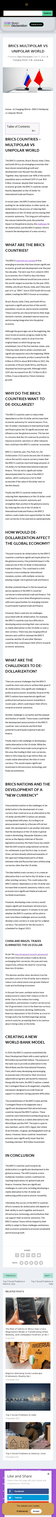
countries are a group (25, 260)
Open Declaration (25, 56)
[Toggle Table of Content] (33, 131)
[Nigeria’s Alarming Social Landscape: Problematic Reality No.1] (28, 1355)
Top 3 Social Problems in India (21, 1415)
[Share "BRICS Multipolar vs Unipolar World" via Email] (39, 1255)
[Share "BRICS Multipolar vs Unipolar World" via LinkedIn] (33, 1255)
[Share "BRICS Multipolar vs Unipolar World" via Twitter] (22, 1255)
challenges (42, 224)
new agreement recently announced (31, 954)
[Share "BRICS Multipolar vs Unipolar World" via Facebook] (17, 1255)
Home (8, 109)
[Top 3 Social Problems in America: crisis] (28, 1435)
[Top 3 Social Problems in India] (28, 1397)
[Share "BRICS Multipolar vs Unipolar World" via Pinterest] (28, 1255)
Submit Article (36, 24)
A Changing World (21, 109)
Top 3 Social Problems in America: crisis (26, 1453)
